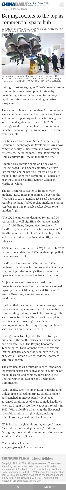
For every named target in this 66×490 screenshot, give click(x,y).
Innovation (19, 8)
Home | (6, 8)
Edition (43, 3)
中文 (17, 486)
